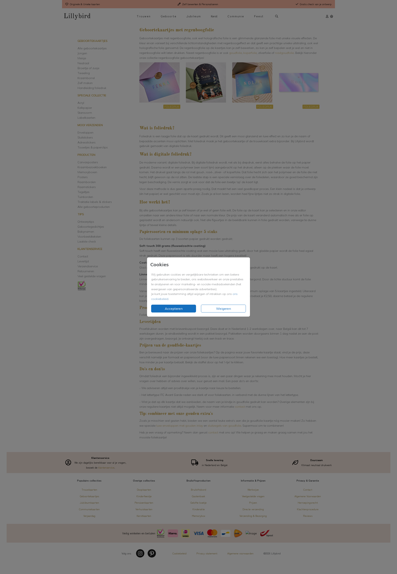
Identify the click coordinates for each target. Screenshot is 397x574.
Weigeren (223, 309)
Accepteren (174, 309)
